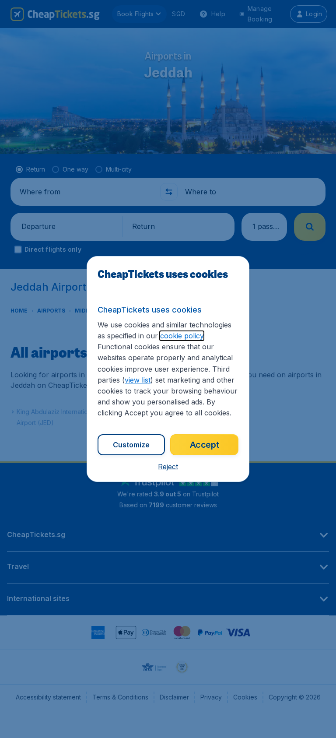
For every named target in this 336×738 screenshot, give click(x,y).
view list (137, 380)
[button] (168, 466)
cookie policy (181, 335)
